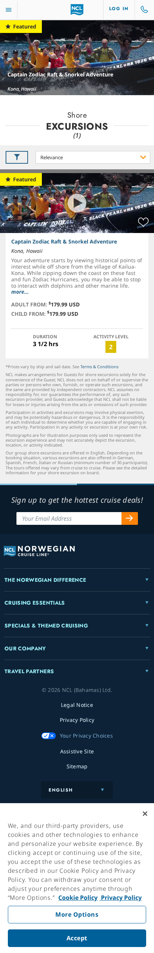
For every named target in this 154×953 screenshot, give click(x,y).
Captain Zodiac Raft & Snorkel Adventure (60, 74)
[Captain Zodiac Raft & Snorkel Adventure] (77, 57)
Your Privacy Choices (86, 735)
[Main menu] (8, 10)
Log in (119, 8)
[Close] (145, 813)
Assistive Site (77, 751)
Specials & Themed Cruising (46, 625)
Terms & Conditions (99, 366)
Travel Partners (29, 671)
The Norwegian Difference (45, 580)
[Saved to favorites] (143, 222)
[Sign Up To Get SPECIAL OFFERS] (129, 518)
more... (20, 291)
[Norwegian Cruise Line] (77, 9)
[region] (77, 878)
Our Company (25, 648)
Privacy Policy (120, 897)
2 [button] (111, 347)
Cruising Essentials (34, 602)
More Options (76, 914)
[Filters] (17, 157)
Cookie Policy (78, 897)
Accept (77, 938)
